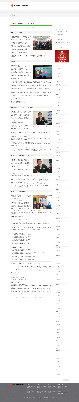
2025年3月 (58, 105)
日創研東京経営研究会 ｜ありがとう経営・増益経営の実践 (38, 397)
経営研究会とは (29, 384)
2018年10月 (58, 205)
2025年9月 (58, 92)
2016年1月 (58, 284)
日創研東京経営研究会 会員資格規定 (31, 387)
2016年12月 (58, 255)
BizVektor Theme (39, 398)
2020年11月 (58, 166)
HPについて (60, 391)
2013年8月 (58, 356)
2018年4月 (58, 218)
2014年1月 (58, 348)
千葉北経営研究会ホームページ (62, 34)
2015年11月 (58, 290)
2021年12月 (58, 144)
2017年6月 (58, 239)
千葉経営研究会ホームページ (61, 31)
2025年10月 (58, 89)
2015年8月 (58, 298)
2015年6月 (58, 303)
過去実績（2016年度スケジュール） (41, 392)
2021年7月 (58, 150)
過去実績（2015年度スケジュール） (31, 392)
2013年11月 (58, 353)
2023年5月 (58, 129)
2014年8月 (58, 329)
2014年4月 (58, 340)
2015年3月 (58, 311)
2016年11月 (58, 258)
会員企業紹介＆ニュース (62, 393)
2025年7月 (58, 97)
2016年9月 (58, 263)
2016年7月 (58, 268)
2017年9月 (58, 232)
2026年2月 (58, 81)
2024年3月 (58, 121)
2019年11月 (58, 184)
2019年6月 (58, 192)
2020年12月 (58, 163)
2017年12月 (58, 226)
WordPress (34, 398)
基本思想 (38, 384)
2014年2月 (58, 345)
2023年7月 (58, 126)
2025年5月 (58, 102)
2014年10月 (58, 324)
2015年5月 (58, 305)
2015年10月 (58, 292)
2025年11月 (58, 86)
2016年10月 (58, 261)
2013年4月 (58, 366)
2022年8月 (58, 139)
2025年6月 (58, 100)
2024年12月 (58, 110)
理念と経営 (58, 44)
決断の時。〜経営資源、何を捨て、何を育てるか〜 (43, 297)
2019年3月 (58, 195)
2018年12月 (58, 200)
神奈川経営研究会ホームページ (62, 39)
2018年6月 (58, 213)
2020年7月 (58, 171)
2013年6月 (58, 361)
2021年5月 (58, 155)
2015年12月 (58, 287)
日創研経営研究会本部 (60, 29)
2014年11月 (58, 321)
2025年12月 (58, 84)
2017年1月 (58, 253)
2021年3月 (58, 158)
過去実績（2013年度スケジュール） (52, 389)
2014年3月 (58, 342)
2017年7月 (58, 237)
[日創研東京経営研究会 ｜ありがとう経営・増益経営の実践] (21, 6)
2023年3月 (58, 131)
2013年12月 (58, 350)
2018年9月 (58, 208)
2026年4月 (58, 76)
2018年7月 (58, 210)
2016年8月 (58, 266)
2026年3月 (58, 78)
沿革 (48, 384)
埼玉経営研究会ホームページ (61, 37)
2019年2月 (58, 197)
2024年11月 (58, 113)
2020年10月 (58, 168)
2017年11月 (58, 229)
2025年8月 (58, 94)
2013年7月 (58, 358)
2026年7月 (58, 68)
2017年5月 (58, 242)
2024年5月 (58, 118)
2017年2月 (58, 250)
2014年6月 (58, 334)
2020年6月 (58, 173)
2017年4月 (58, 245)
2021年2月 (58, 160)
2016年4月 (58, 276)
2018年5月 (58, 216)
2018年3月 (58, 221)
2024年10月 (58, 115)
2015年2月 (58, 313)
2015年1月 (58, 316)
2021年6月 (58, 152)
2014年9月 (58, 327)
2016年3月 (58, 279)
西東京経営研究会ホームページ (62, 42)
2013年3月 (58, 369)
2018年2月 (58, 224)
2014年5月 (58, 337)
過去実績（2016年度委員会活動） (31, 389)
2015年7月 (58, 300)
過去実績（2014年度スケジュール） (62, 389)
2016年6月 (58, 271)
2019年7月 (58, 189)
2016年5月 (58, 274)
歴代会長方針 (60, 384)
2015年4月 (58, 308)
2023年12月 (58, 123)
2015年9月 (58, 295)
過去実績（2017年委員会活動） (41, 389)
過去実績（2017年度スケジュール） (52, 392)
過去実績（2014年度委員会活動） (52, 387)
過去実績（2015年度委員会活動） (62, 387)
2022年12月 (58, 134)
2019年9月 (58, 187)
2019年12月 (58, 181)
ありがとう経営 (59, 47)
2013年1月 (58, 374)
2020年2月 (58, 179)
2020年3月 (58, 176)
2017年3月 (58, 247)
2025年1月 (58, 107)
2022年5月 (58, 142)
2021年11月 (58, 147)
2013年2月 (58, 371)
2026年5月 (58, 73)
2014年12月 (58, 319)
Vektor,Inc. (45, 398)
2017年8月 (58, 234)
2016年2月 (58, 282)
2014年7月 (58, 332)
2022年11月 (58, 137)
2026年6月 (58, 71)
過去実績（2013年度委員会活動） (41, 387)
